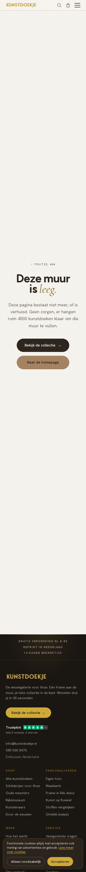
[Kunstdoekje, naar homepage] (21, 5)
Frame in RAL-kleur (60, 793)
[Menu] (77, 5)
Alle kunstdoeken (19, 779)
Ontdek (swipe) (57, 814)
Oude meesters (17, 793)
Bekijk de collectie (43, 345)
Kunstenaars (15, 807)
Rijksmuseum (15, 800)
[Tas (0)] (68, 5)
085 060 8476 (16, 750)
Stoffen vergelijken (60, 807)
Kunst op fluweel (59, 800)
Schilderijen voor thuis (23, 786)
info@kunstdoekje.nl (21, 743)
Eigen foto (54, 779)
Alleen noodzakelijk (26, 861)
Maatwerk (53, 786)
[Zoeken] (59, 5)
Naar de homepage (43, 362)
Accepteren (60, 861)
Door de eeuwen (19, 814)
